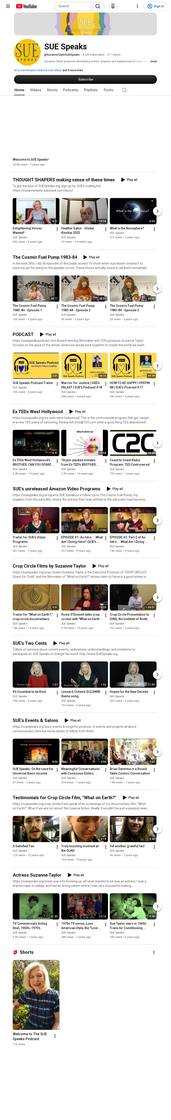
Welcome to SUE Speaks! (31, 159)
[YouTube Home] (26, 6)
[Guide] (8, 6)
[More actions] (57, 229)
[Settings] (137, 6)
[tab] (19, 90)
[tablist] (85, 90)
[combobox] (74, 6)
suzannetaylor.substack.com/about (39, 70)
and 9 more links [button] (73, 70)
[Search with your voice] (112, 6)
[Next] (157, 211)
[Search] (98, 6)
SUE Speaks (20, 237)
